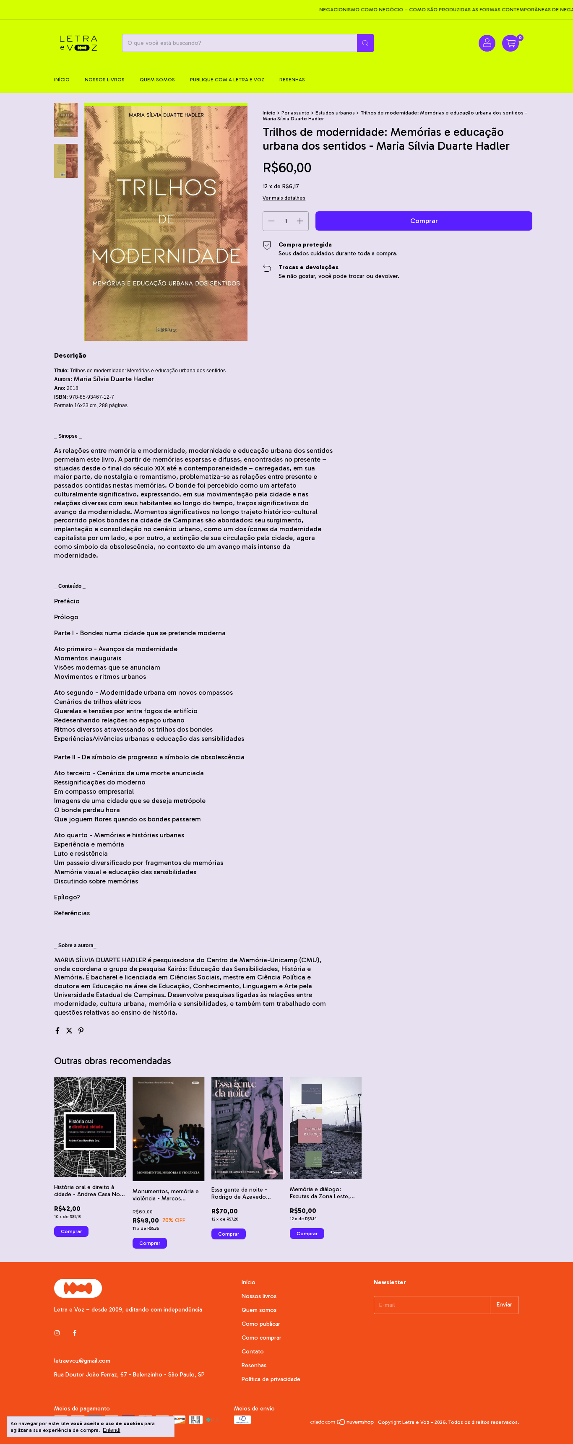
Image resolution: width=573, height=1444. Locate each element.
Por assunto (295, 113)
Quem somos (157, 80)
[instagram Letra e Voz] (57, 1333)
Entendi (111, 1430)
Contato (253, 1351)
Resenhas (292, 80)
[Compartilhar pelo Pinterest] (81, 1031)
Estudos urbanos (335, 113)
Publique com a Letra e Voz (227, 80)
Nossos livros (105, 80)
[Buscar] (365, 43)
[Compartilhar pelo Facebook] (58, 1031)
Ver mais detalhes (284, 198)
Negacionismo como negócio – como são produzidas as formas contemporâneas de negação (435, 10)
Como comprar (261, 1337)
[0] (510, 43)
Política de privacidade (271, 1379)
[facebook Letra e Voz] (75, 1333)
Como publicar (261, 1323)
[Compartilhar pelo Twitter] (70, 1031)
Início (62, 80)
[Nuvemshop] (342, 1424)
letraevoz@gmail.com (82, 1360)
